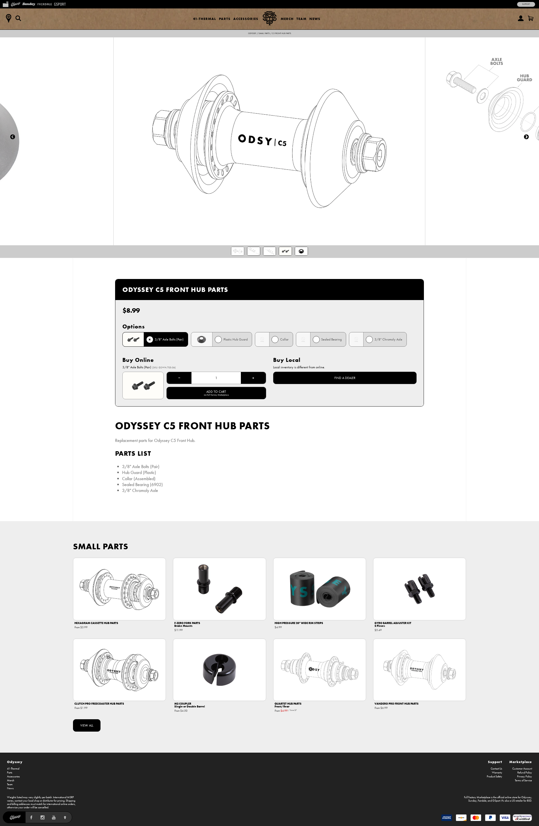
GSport (496, 800)
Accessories (245, 19)
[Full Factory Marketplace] (5, 3)
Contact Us (496, 768)
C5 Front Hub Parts (281, 33)
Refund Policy (524, 772)
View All (86, 725)
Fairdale (482, 800)
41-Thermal (204, 19)
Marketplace (520, 762)
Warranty (497, 772)
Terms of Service (523, 780)
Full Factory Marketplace (477, 797)
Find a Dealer (344, 378)
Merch (287, 19)
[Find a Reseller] (8, 18)
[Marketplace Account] (520, 18)
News (314, 19)
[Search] (18, 18)
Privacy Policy (524, 776)
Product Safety (494, 776)
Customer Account (522, 768)
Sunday (472, 800)
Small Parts (264, 33)
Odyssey (252, 33)
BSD (529, 800)
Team (301, 19)
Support (526, 4)
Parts (224, 19)
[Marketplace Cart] (530, 18)
